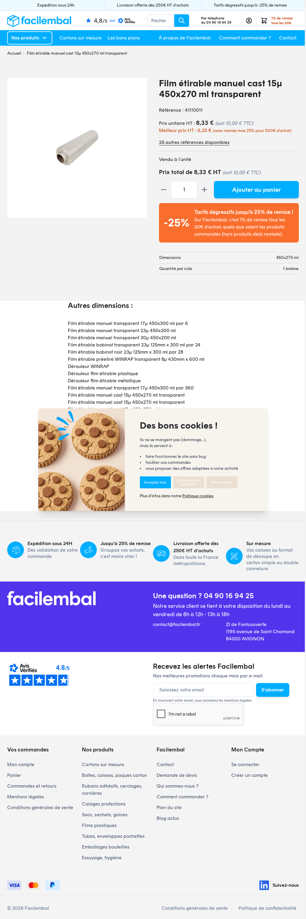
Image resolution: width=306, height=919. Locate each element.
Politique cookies (197, 495)
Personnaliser (222, 482)
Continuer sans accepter (188, 482)
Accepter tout (155, 482)
